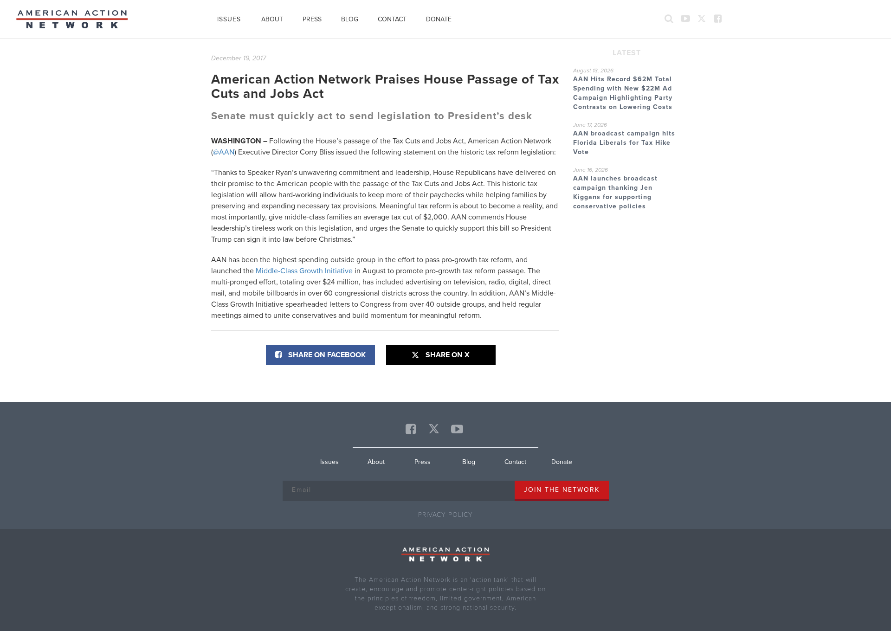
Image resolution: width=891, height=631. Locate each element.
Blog (349, 19)
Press (312, 19)
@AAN (223, 152)
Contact (392, 19)
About (272, 19)
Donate (439, 19)
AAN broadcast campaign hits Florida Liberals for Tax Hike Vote (624, 142)
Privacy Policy (445, 515)
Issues (229, 19)
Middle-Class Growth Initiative (304, 271)
